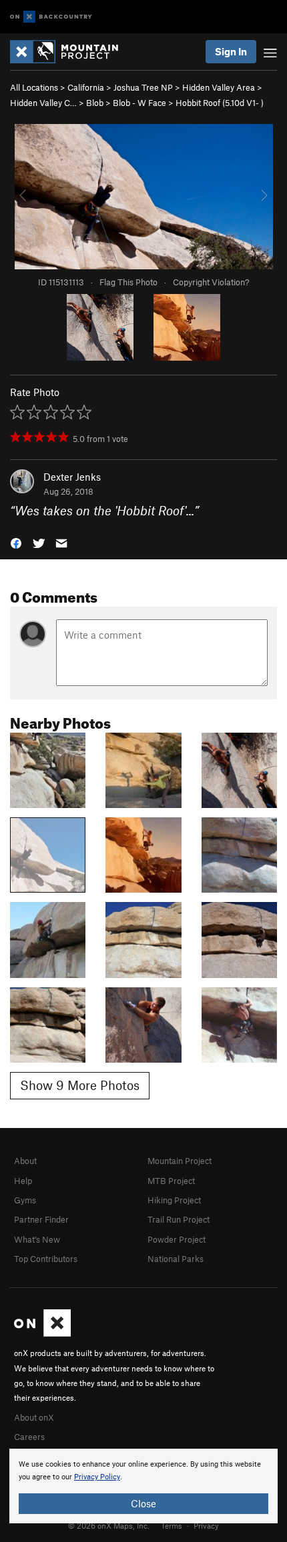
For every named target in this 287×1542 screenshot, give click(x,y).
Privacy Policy (97, 1477)
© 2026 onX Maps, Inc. (109, 1525)
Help (23, 1180)
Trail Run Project (179, 1219)
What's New (37, 1239)
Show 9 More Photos (79, 1085)
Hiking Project (174, 1200)
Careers (29, 1436)
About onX (34, 1417)
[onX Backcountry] (51, 17)
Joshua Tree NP (143, 87)
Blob (94, 102)
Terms (171, 1525)
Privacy (206, 1525)
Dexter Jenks (72, 477)
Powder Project (177, 1239)
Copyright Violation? (211, 282)
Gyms (25, 1200)
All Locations (34, 87)
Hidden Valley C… (43, 102)
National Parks (176, 1258)
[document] (143, 1486)
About (25, 1160)
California (85, 87)
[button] (16, 542)
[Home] (70, 51)
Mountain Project (180, 1160)
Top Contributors (45, 1258)
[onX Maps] (42, 1333)
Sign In (231, 51)
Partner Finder (41, 1219)
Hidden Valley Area (218, 87)
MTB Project (171, 1180)
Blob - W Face (139, 102)
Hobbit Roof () (220, 102)
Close (143, 1503)
